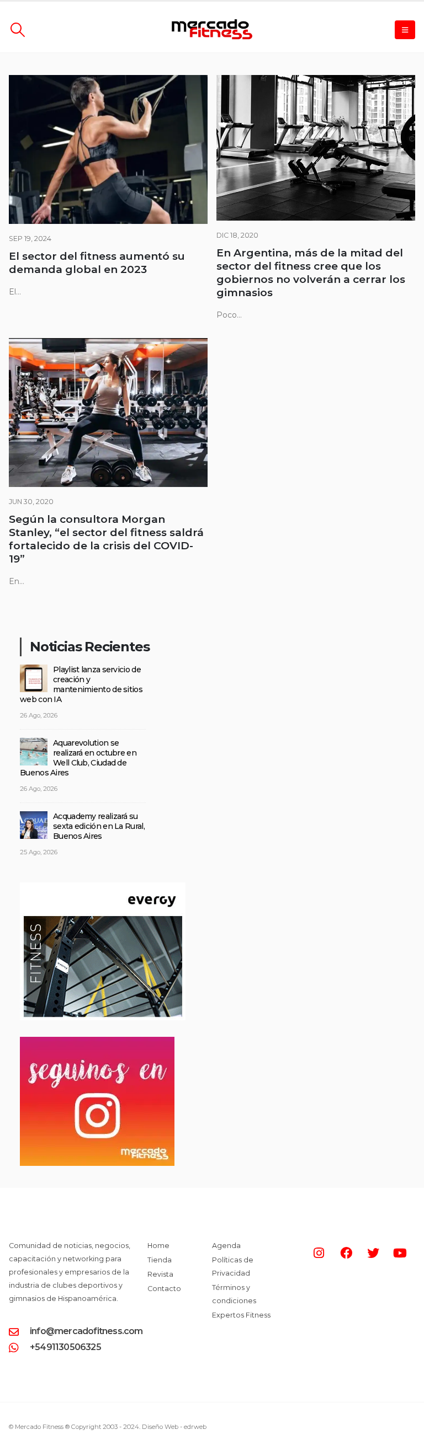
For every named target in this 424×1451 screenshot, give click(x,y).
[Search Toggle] (17, 30)
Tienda (159, 1260)
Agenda (226, 1245)
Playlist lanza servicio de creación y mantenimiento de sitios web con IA (81, 684)
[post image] (108, 149)
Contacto (164, 1288)
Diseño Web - (174, 1427)
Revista (160, 1274)
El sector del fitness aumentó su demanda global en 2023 (97, 263)
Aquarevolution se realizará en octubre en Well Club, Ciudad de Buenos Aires (78, 758)
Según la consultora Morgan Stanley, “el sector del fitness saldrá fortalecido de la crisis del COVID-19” (106, 539)
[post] (33, 678)
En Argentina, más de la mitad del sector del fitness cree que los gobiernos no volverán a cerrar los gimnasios (310, 273)
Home (158, 1245)
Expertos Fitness (241, 1315)
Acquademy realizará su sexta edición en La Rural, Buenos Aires (99, 826)
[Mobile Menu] (405, 29)
